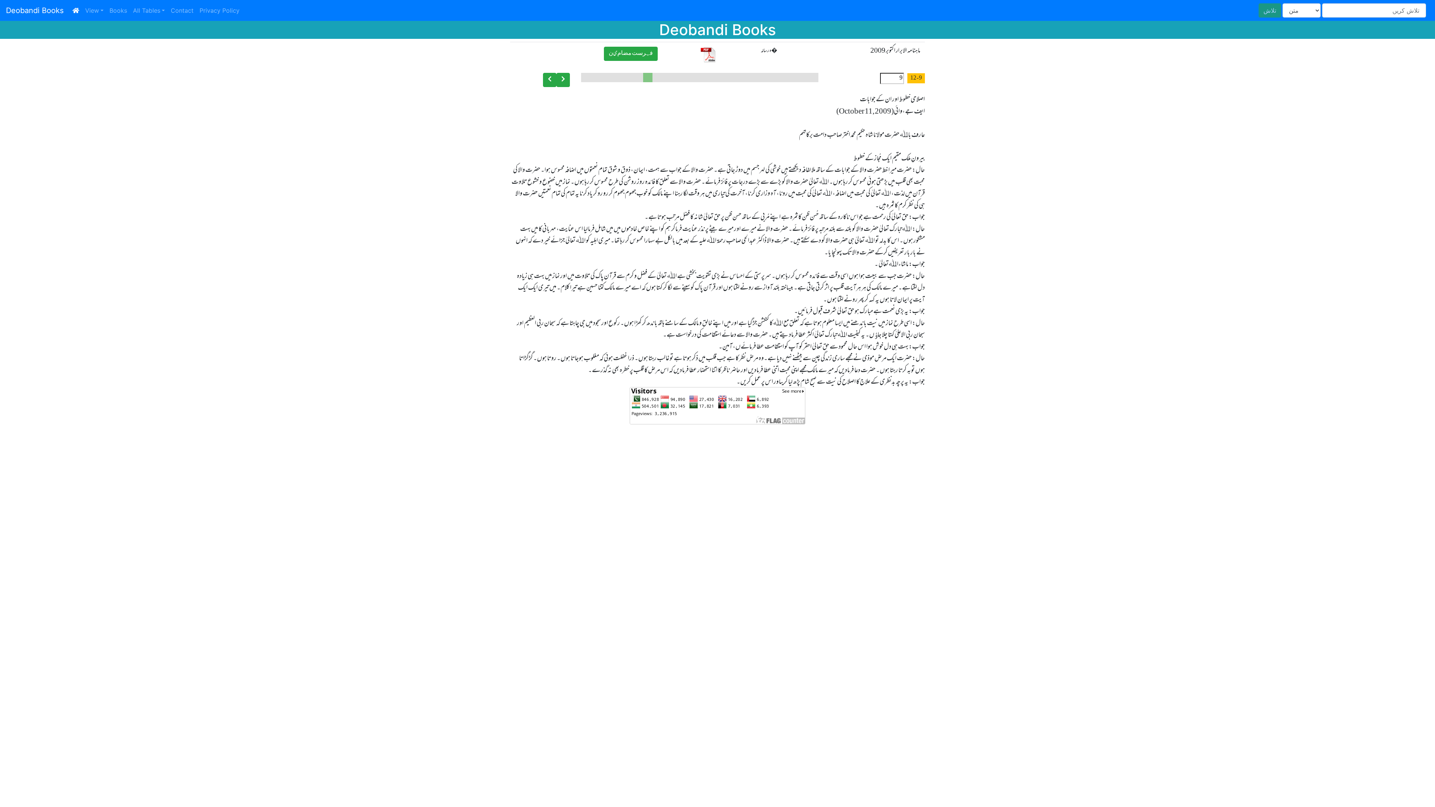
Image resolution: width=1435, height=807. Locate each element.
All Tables (146, 10)
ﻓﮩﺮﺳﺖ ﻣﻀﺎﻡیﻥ (631, 54)
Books (118, 10)
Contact (182, 10)
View (92, 10)
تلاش (1269, 10)
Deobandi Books (35, 10)
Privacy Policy (220, 10)
